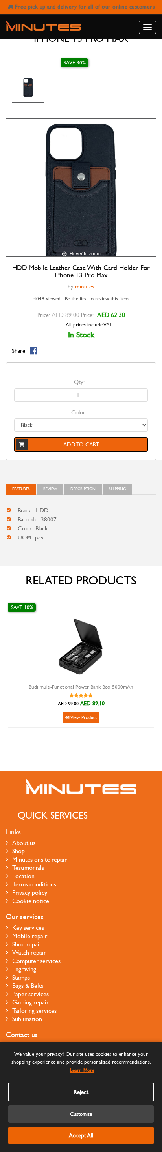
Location (23, 876)
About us (23, 843)
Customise (81, 1114)
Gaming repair (30, 1002)
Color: (79, 412)
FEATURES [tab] (21, 489)
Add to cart (81, 444)
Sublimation (27, 1019)
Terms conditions (34, 884)
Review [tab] (50, 489)
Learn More (82, 1070)
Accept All (81, 1135)
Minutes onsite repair (39, 859)
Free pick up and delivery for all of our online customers (84, 7)
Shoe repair (27, 944)
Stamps (21, 977)
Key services (28, 927)
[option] (28, 87)
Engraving (24, 969)
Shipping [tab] (117, 489)
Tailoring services (34, 1010)
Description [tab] (83, 489)
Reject (81, 1092)
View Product (83, 717)
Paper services (30, 994)
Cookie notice (30, 901)
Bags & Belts (27, 985)
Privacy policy (29, 892)
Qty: (79, 382)
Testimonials (28, 867)
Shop (18, 851)
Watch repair (29, 952)
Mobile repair (29, 936)
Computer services (36, 961)
